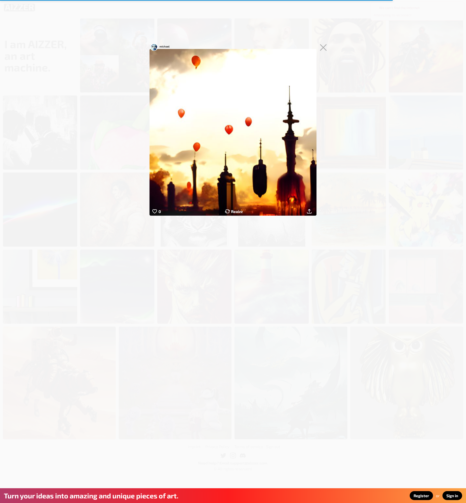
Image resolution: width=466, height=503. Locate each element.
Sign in (452, 495)
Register (421, 495)
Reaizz (237, 211)
